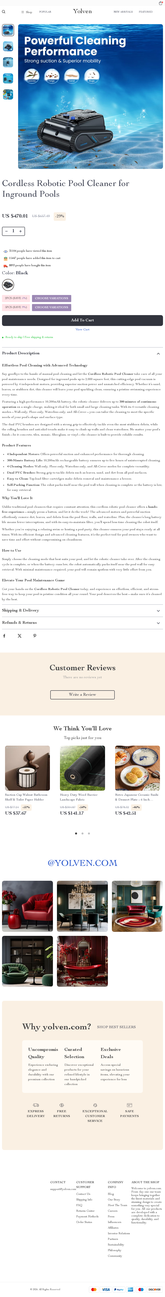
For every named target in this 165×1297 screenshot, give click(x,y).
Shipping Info (84, 1199)
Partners (113, 1239)
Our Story (114, 1199)
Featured (146, 12)
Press (111, 1216)
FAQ (79, 1205)
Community (115, 1256)
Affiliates (113, 1228)
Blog (111, 1194)
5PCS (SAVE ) (16, 307)
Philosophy (114, 1250)
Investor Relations (119, 1233)
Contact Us (83, 1194)
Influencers (114, 1222)
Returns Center (85, 1211)
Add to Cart (82, 321)
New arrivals (123, 12)
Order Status (84, 1222)
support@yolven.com (63, 1189)
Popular (45, 12)
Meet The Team (117, 1205)
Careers (113, 1211)
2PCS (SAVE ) (16, 298)
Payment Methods (87, 1216)
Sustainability (116, 1245)
